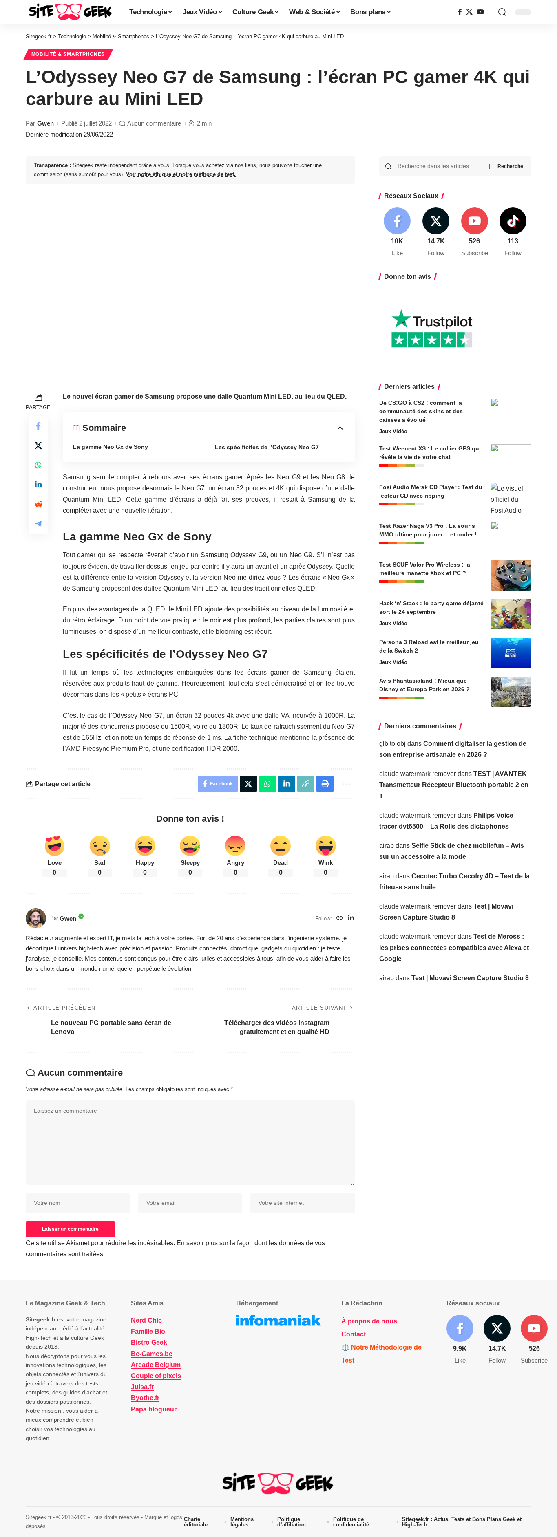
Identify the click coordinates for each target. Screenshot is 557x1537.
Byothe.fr (145, 1397)
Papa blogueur (154, 1409)
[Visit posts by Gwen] (36, 918)
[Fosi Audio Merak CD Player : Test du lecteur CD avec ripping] (511, 498)
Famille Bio (148, 1331)
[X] (469, 12)
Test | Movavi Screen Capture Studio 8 (470, 977)
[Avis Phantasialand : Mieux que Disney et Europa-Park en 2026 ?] (511, 691)
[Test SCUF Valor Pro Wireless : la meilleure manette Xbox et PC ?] (511, 575)
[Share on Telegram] (38, 524)
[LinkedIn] (351, 918)
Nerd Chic (146, 1320)
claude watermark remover (417, 773)
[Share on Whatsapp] (38, 465)
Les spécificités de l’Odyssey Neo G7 (267, 447)
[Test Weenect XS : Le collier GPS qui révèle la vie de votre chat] (511, 459)
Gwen (45, 123)
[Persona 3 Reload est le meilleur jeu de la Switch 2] (511, 652)
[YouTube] (480, 12)
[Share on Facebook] (38, 426)
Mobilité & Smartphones (68, 54)
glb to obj (392, 743)
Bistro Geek (149, 1342)
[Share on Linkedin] (38, 485)
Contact (353, 1334)
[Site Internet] (340, 918)
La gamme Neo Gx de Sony (110, 446)
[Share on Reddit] (38, 504)
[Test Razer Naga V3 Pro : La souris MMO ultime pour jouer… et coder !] (511, 536)
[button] (502, 12)
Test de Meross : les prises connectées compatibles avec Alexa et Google (454, 947)
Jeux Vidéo (393, 431)
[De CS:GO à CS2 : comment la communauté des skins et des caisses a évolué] (511, 413)
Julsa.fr (142, 1386)
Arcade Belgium (156, 1364)
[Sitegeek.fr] (71, 12)
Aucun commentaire (154, 123)
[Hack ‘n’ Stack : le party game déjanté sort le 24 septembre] (511, 614)
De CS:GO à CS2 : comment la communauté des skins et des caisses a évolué (421, 411)
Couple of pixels (156, 1375)
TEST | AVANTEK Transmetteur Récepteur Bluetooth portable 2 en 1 (453, 784)
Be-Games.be (151, 1353)
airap (386, 845)
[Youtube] (474, 232)
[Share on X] (38, 446)
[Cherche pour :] (440, 166)
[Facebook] (460, 12)
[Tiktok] (513, 232)
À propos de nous (369, 1321)
